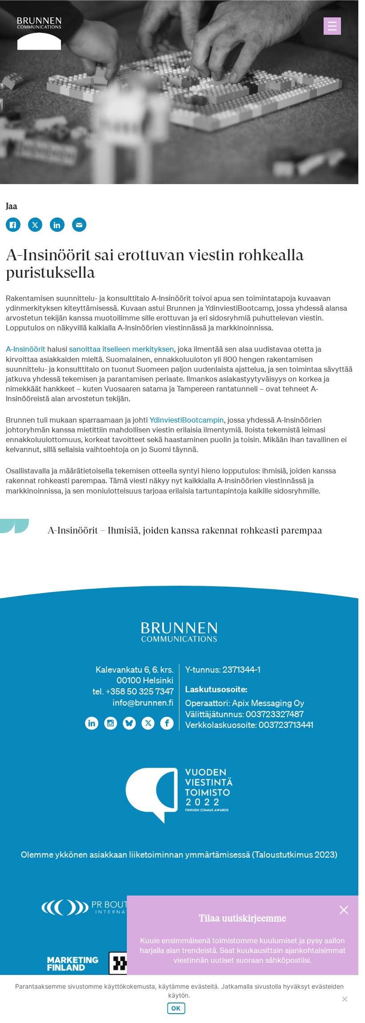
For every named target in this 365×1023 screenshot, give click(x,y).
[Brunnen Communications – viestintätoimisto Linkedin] (91, 723)
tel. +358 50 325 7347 (133, 691)
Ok (176, 1008)
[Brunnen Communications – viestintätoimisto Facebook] (166, 723)
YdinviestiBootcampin (187, 419)
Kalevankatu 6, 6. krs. (135, 669)
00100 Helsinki (145, 680)
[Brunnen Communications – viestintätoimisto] (39, 33)
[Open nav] (332, 26)
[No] (344, 998)
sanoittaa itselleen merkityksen (121, 348)
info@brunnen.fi (143, 702)
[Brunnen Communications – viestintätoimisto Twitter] (148, 723)
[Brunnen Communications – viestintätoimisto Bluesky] (129, 723)
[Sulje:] (344, 910)
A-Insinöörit (25, 348)
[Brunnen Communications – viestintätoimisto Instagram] (110, 723)
